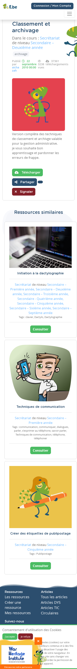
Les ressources (17, 597)
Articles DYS (51, 602)
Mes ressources (18, 613)
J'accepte (10, 636)
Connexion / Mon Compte (52, 6)
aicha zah (15, 68)
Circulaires (49, 613)
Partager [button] (26, 182)
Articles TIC (50, 608)
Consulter (40, 329)
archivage (21, 54)
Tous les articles (54, 597)
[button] (40, 182)
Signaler (26, 191)
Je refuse (25, 636)
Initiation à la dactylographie (40, 273)
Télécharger (30, 172)
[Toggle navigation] (69, 14)
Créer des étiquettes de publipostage (40, 533)
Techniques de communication (40, 406)
